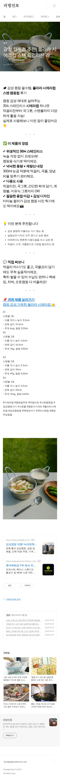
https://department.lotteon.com (21, 561)
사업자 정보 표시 (13, 599)
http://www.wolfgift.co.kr (18, 540)
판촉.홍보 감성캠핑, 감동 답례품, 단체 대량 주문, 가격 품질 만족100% (21, 550)
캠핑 (8, 615)
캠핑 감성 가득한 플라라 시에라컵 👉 (29, 304)
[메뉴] (54, 6)
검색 (48, 6)
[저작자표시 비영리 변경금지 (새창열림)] (37, 585)
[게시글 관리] (17, 585)
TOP (54, 762)
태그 (15, 16)
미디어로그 (29, 16)
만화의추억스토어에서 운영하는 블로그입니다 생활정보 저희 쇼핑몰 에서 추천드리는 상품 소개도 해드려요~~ (24, 727)
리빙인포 (11, 6)
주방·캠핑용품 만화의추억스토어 (15, 762)
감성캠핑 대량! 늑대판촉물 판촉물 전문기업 (20, 544)
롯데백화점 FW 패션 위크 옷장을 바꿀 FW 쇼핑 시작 (21, 565)
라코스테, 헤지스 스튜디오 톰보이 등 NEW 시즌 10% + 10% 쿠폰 (20, 571)
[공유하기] (14, 585)
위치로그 (45, 16)
